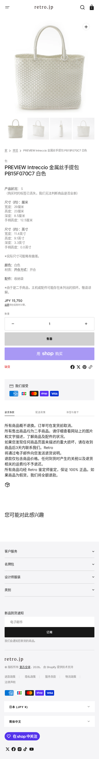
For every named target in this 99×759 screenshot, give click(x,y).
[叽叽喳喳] (79, 367)
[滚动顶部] (89, 749)
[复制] (91, 367)
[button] (7, 7)
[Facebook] (73, 367)
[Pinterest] (85, 367)
